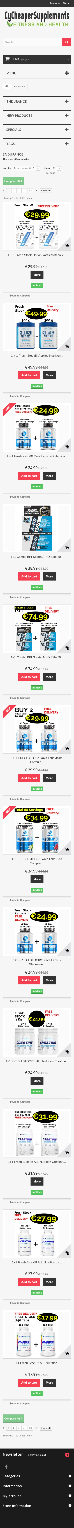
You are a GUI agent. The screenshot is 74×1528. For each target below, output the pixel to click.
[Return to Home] (6, 86)
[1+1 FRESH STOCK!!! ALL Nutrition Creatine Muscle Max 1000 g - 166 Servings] (37, 1032)
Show (47, 168)
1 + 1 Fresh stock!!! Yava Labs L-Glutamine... (37, 456)
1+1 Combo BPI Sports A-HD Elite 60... (37, 657)
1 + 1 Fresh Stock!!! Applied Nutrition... (37, 355)
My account (12, 1496)
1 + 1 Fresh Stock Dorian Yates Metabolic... (37, 255)
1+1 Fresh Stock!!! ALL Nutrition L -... (37, 1262)
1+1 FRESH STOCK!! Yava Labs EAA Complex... (37, 861)
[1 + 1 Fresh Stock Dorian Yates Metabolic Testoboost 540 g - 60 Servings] (37, 226)
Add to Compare (21, 295)
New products (19, 115)
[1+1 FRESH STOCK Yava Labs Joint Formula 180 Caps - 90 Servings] (37, 729)
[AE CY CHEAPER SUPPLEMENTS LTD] (37, 19)
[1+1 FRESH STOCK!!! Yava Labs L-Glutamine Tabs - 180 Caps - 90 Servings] (37, 931)
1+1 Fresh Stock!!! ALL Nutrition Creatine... (37, 1162)
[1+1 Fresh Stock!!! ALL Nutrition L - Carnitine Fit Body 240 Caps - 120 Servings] (37, 1233)
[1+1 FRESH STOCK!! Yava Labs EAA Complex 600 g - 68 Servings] (37, 830)
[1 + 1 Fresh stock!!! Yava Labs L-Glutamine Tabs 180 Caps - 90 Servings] (37, 427)
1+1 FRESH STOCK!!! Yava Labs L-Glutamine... (37, 962)
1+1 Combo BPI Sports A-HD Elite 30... (37, 557)
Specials (13, 129)
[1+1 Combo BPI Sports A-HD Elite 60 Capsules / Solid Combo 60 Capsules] (37, 628)
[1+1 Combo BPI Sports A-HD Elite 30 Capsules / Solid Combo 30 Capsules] (37, 528)
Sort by (7, 168)
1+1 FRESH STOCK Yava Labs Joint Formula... (37, 760)
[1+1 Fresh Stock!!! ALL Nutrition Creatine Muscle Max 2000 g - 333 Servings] (37, 1133)
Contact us (55, 3)
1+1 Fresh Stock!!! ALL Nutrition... (37, 1363)
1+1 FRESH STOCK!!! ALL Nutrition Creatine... (37, 1061)
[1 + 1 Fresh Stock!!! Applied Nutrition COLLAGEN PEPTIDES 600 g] (37, 326)
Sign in (66, 3)
